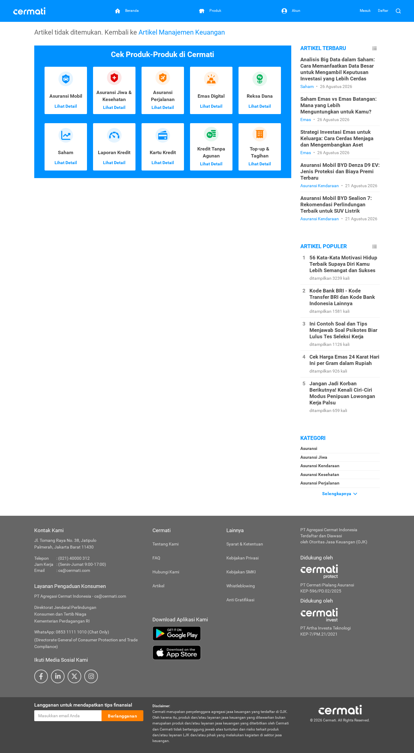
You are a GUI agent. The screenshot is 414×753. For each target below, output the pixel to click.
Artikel (158, 585)
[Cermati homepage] (340, 709)
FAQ (156, 557)
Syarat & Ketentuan (244, 544)
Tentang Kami (165, 544)
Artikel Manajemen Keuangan (182, 32)
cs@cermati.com (74, 570)
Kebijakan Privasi (242, 557)
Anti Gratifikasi (240, 599)
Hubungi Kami (165, 571)
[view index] (374, 48)
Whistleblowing (240, 585)
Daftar (383, 10)
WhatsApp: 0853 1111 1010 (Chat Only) (71, 632)
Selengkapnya (337, 493)
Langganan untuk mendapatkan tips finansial (83, 705)
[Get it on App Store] (221, 652)
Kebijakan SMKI (241, 571)
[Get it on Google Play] (221, 633)
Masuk (365, 10)
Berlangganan (122, 716)
